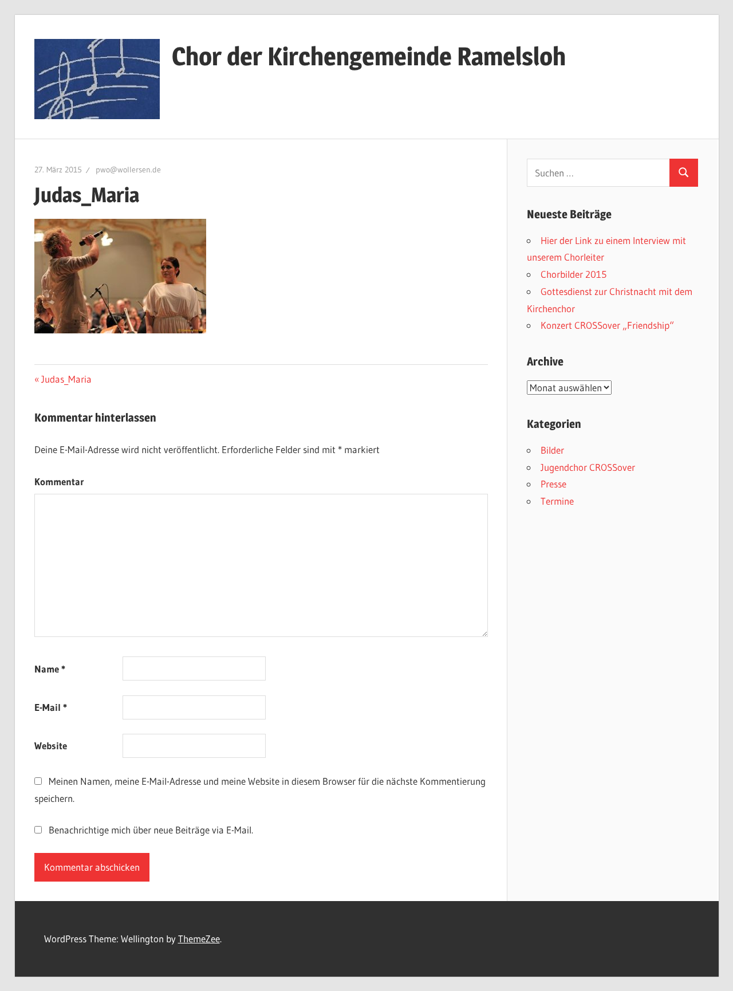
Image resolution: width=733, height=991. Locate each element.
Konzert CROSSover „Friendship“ (607, 325)
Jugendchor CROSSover (588, 467)
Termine (557, 501)
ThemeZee (199, 939)
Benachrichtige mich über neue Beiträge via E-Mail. (151, 830)
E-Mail (50, 707)
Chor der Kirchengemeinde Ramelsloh (369, 56)
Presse (553, 484)
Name (49, 669)
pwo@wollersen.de (128, 169)
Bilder (552, 450)
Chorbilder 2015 (573, 274)
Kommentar (59, 481)
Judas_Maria (66, 379)
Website (50, 746)
